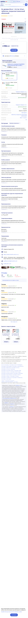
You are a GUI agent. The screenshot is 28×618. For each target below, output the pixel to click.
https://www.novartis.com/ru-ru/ (11, 254)
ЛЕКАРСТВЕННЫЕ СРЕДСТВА (9, 380)
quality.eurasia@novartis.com (10, 261)
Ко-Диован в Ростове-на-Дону (7, 370)
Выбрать (6, 341)
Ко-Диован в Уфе (17, 370)
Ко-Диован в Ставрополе (17, 377)
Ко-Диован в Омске (15, 367)
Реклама (24, 267)
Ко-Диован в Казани (5, 376)
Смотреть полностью (14, 123)
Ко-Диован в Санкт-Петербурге (15, 364)
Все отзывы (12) (14, 321)
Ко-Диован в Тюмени (5, 371)
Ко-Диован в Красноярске (6, 374)
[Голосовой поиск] (23, 5)
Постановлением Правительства (9, 398)
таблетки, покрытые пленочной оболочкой (19, 115)
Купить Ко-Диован (5, 364)
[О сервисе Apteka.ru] (26, 1)
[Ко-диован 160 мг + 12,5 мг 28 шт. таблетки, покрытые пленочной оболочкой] (9, 85)
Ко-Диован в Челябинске (6, 377)
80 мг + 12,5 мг (23, 117)
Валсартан (24, 112)
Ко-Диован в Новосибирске (17, 366)
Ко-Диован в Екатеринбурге (7, 373)
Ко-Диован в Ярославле (6, 379)
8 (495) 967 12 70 (7, 263)
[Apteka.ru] (4, 1)
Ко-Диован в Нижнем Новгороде (8, 369)
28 (26, 119)
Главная (2, 380)
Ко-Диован (16, 381)
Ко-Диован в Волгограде (15, 371)
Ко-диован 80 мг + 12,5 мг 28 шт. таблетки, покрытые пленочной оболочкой (6, 334)
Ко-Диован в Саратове (17, 373)
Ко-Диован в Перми (17, 374)
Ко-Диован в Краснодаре (6, 366)
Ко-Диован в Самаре (14, 376)
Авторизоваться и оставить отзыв (11, 280)
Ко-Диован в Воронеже (6, 367)
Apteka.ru (18, 385)
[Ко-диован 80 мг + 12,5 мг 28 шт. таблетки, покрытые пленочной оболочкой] (9, 76)
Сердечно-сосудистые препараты (7, 381)
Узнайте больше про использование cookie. (11, 611)
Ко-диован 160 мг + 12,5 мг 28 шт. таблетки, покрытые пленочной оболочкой (15, 334)
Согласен (14, 615)
